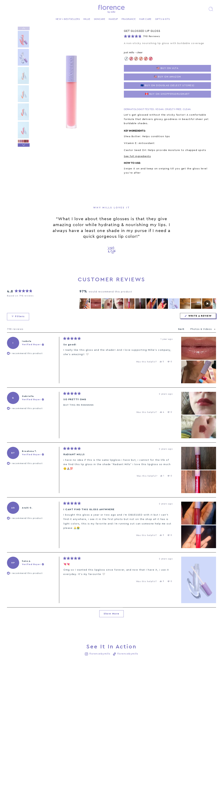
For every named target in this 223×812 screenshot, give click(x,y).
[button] (211, 9)
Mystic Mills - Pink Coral (151, 59)
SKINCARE (99, 19)
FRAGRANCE (129, 19)
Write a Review (202, 317)
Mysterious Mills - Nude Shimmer (136, 59)
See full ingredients (137, 156)
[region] (147, 303)
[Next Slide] (213, 303)
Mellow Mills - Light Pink (131, 59)
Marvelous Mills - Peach (141, 59)
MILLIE (86, 19)
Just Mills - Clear (126, 59)
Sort (182, 329)
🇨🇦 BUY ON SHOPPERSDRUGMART (167, 94)
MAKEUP (113, 19)
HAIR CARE (145, 19)
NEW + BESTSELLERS (68, 19)
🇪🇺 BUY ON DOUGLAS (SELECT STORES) (167, 85)
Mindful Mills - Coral (146, 59)
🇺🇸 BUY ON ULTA (167, 68)
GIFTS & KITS (162, 19)
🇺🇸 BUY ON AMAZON (167, 77)
